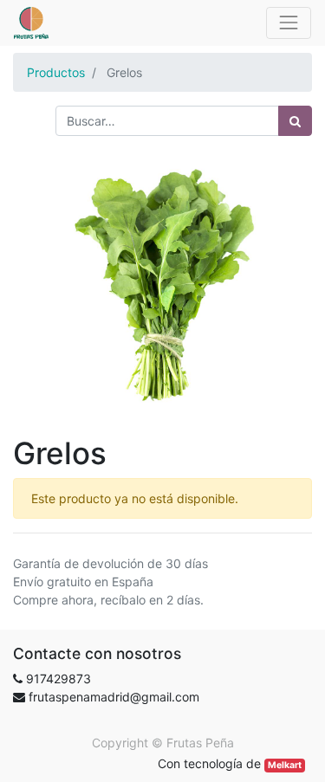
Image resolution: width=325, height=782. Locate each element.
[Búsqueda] (295, 121)
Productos (56, 72)
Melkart (285, 765)
